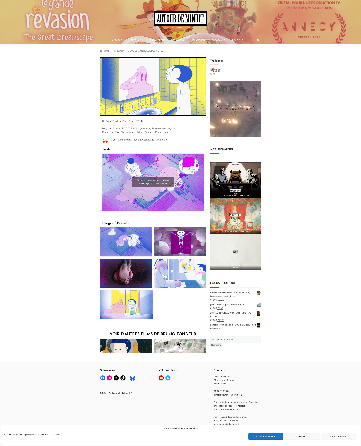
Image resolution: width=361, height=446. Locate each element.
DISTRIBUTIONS (179, 40)
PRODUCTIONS (157, 40)
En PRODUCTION (135, 40)
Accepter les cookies (266, 436)
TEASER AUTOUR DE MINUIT (236, 109)
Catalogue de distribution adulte (235, 195)
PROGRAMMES (219, 40)
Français (217, 69)
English (216, 70)
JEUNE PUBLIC (199, 40)
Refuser (302, 436)
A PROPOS (116, 40)
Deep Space (128, 121)
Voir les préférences (339, 436)
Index (235, 267)
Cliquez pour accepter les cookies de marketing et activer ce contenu (153, 182)
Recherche (216, 345)
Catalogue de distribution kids (235, 231)
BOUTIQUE (237, 40)
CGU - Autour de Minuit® (115, 393)
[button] (100, 346)
